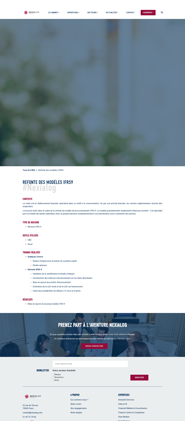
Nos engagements (78, 408)
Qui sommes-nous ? (79, 400)
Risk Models (124, 417)
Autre (56, 380)
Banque (57, 374)
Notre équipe (76, 412)
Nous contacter (94, 346)
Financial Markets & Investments (132, 408)
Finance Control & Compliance (131, 412)
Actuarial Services (126, 400)
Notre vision (75, 404)
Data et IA (122, 404)
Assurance (58, 377)
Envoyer (139, 377)
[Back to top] (181, 410)
